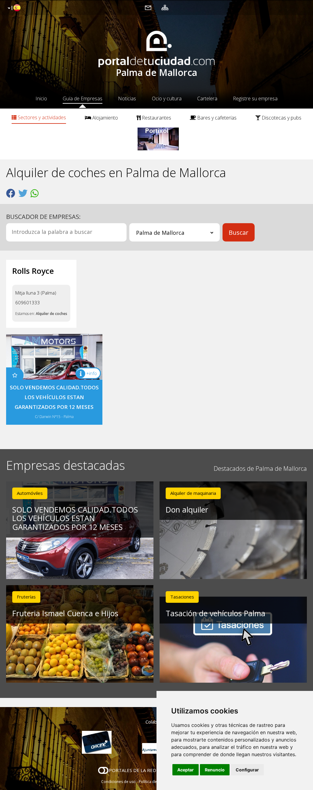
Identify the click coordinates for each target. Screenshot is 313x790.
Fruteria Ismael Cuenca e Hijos (65, 613)
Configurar (247, 769)
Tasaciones (182, 597)
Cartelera (207, 98)
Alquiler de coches (51, 313)
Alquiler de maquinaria (193, 493)
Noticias (127, 98)
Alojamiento (104, 117)
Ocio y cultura (167, 98)
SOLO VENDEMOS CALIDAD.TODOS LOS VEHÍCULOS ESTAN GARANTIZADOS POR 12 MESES (75, 518)
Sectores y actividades (41, 117)
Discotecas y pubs (280, 117)
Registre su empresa (255, 98)
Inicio (41, 98)
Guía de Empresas (82, 98)
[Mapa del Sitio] (165, 7)
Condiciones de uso (118, 781)
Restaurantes (156, 117)
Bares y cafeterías (216, 117)
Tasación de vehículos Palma (215, 613)
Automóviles (30, 493)
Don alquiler (187, 509)
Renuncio (215, 769)
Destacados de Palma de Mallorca (260, 468)
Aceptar (185, 769)
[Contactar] (148, 7)
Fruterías (26, 597)
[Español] (13, 8)
